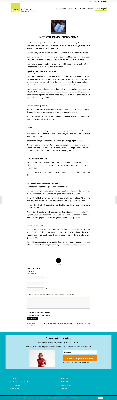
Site (47, 288)
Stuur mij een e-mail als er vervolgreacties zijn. (39, 312)
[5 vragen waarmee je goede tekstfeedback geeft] (116, 200)
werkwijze (64, 381)
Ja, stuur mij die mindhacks (80, 358)
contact (64, 389)
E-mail (48, 283)
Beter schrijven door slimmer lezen (58, 37)
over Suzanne (66, 385)
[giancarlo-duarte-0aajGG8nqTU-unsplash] (58, 27)
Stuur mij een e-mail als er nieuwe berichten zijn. (39, 315)
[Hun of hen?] (1, 200)
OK (100, 398)
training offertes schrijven (19, 381)
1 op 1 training (15, 385)
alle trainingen (15, 389)
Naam (48, 277)
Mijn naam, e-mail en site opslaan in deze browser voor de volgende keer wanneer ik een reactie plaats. (52, 294)
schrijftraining (50, 245)
